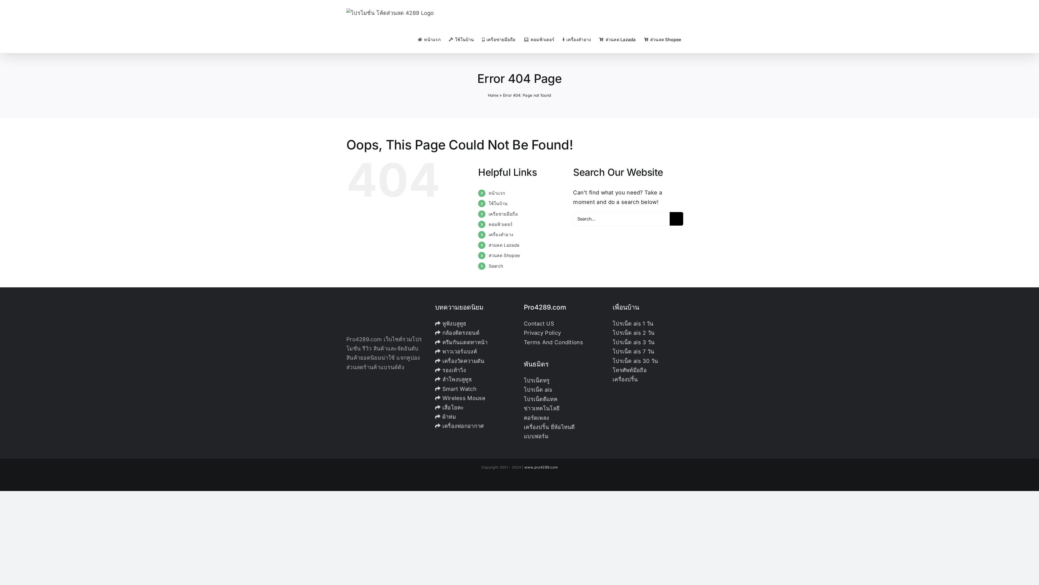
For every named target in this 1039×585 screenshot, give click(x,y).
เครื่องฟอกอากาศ (462, 426)
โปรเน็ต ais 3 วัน (634, 342)
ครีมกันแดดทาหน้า (464, 342)
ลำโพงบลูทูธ (456, 379)
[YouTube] (364, 390)
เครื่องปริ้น (625, 379)
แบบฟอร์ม (536, 436)
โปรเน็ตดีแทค (540, 399)
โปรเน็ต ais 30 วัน (635, 361)
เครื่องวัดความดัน (462, 361)
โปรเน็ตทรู (537, 380)
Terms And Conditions (553, 342)
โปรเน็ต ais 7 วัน (634, 351)
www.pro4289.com (541, 467)
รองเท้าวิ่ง (453, 370)
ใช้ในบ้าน (498, 203)
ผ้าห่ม (448, 417)
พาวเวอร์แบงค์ (458, 351)
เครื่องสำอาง (501, 234)
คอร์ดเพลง (536, 418)
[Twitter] (356, 390)
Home (493, 95)
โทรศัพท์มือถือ (630, 370)
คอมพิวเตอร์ (501, 224)
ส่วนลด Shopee (504, 255)
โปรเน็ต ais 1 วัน (633, 323)
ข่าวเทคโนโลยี (542, 408)
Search (496, 266)
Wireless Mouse (462, 398)
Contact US (539, 323)
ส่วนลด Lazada (504, 245)
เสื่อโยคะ (452, 407)
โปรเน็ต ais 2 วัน (634, 333)
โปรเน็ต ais (538, 389)
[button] (691, 39)
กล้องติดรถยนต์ (459, 333)
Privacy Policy (542, 333)
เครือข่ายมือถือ (503, 214)
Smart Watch (458, 389)
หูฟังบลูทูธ (453, 323)
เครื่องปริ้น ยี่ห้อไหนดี (549, 427)
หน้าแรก (497, 193)
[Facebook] (348, 390)
